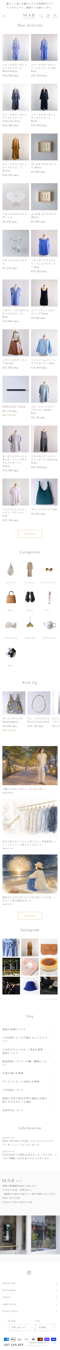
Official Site (8, 1283)
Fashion (30, 582)
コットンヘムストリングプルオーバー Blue (43, 361)
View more (30, 534)
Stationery (11, 638)
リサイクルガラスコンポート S (14, 215)
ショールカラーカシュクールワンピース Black (43, 118)
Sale (10, 665)
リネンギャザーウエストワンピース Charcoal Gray (44, 459)
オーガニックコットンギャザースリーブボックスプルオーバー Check (14, 461)
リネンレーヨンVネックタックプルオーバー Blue (15, 313)
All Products (9, 1290)
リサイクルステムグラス (14, 262)
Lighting (30, 638)
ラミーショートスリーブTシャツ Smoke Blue (43, 410)
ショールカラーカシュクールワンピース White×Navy (14, 68)
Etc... (49, 610)
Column (6, 1297)
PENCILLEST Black (13, 406)
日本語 (42, 1327)
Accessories (49, 582)
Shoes (30, 610)
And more (29, 916)
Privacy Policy (10, 1311)
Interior (11, 582)
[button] (4, 16)
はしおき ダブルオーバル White (43, 165)
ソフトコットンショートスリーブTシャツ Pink (14, 512)
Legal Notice (9, 1304)
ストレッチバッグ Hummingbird (12, 720)
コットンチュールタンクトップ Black (43, 312)
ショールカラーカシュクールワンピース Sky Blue (43, 68)
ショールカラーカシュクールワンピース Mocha (14, 167)
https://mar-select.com (17, 1202)
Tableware (49, 638)
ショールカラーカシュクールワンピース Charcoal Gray (14, 118)
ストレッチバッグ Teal (44, 509)
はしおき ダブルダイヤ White (43, 215)
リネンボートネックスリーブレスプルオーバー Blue (43, 263)
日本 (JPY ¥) (18, 1327)
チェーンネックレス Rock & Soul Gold (38, 720)
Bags (11, 610)
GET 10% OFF (14, 1345)
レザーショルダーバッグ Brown (14, 361)
